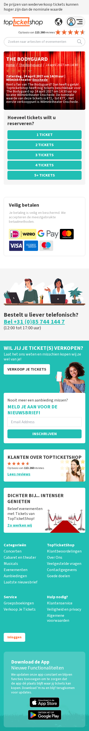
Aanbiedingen (15, 576)
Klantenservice (59, 603)
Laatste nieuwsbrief (20, 582)
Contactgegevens (62, 570)
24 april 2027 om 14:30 (62, 65)
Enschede (40, 79)
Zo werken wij (19, 525)
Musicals (11, 563)
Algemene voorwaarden (58, 618)
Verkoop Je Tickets (20, 609)
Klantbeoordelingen (64, 551)
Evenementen (15, 570)
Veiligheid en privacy (64, 609)
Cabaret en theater (20, 557)
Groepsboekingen (19, 603)
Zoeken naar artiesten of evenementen (37, 41)
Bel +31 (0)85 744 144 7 (34, 321)
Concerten (13, 551)
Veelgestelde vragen (64, 563)
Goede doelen (58, 576)
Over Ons (54, 557)
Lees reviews (18, 474)
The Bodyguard (30, 65)
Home (10, 65)
